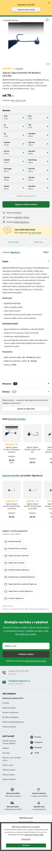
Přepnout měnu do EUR (26, 9)
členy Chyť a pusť (18, 100)
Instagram (37, 742)
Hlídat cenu (38, 242)
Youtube (37, 737)
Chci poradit (13, 242)
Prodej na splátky (9, 727)
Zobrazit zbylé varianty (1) (26, 196)
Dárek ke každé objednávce (13, 722)
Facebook (37, 748)
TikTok (36, 753)
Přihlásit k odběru (26, 654)
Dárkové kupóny (8, 775)
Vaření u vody (7, 765)
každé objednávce (21, 222)
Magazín (5, 748)
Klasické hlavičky (17, 419)
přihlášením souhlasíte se (26, 661)
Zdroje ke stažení (9, 779)
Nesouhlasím (26, 839)
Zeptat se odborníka (26, 409)
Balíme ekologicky (12, 717)
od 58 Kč (17, 213)
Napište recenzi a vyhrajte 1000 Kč (9, 742)
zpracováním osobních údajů (35, 661)
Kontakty (5, 703)
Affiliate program (8, 770)
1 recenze (19, 68)
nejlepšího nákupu (21, 217)
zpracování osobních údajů (34, 835)
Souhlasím (26, 845)
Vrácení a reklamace (10, 713)
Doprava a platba (9, 708)
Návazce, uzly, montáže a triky (11, 759)
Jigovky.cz (15, 252)
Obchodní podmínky (26, 822)
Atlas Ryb (6, 753)
